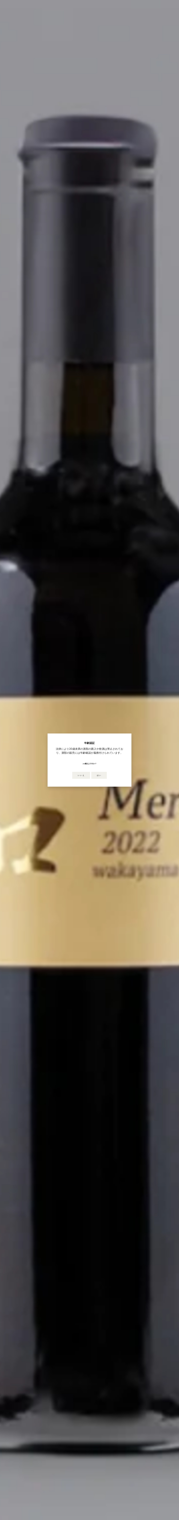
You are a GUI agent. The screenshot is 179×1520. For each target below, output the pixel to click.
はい (99, 775)
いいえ (81, 775)
